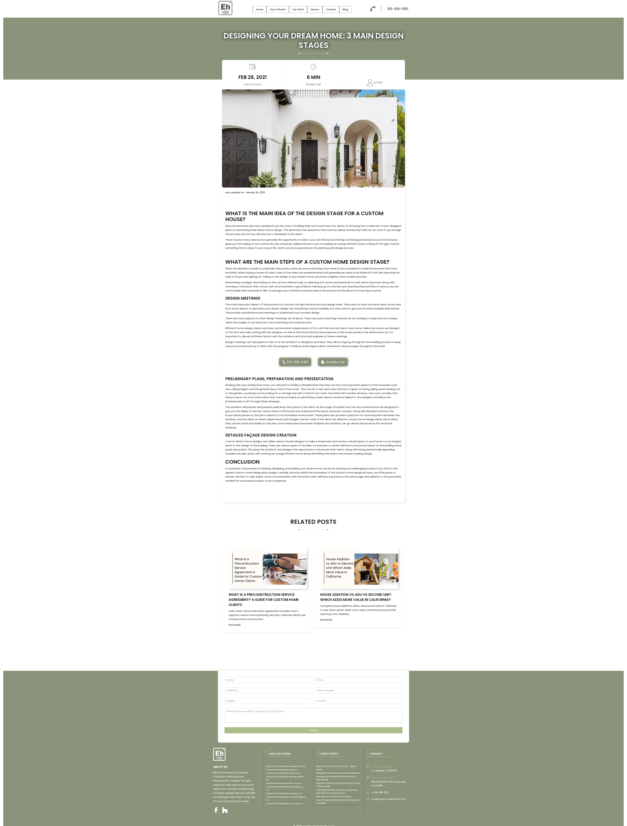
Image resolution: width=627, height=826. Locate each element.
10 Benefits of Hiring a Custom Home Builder (337, 773)
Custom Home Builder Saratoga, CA (284, 793)
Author (378, 82)
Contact (331, 9)
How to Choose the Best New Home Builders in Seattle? (337, 802)
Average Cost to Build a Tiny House (333, 796)
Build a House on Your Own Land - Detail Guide (336, 768)
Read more (235, 624)
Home (259, 9)
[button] (277, 9)
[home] (225, 9)
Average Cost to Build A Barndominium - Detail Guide (336, 778)
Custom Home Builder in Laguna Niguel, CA (285, 798)
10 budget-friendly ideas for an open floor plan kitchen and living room (336, 791)
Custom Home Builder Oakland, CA (283, 773)
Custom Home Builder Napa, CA (282, 769)
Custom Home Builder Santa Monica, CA (284, 788)
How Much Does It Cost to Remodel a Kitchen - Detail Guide (338, 785)
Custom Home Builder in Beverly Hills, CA (286, 766)
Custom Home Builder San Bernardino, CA (285, 778)
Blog (345, 9)
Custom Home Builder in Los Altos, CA (284, 803)
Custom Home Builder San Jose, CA (283, 783)
